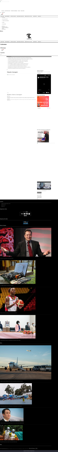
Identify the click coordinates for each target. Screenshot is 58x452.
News (18, 99)
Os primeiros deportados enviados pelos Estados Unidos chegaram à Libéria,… (20, 58)
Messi (28, 448)
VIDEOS (3, 22)
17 (37, 196)
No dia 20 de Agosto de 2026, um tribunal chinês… (16, 62)
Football (24, 448)
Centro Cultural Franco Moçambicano (19, 448)
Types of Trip (8, 100)
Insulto (26, 448)
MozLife (1, 0)
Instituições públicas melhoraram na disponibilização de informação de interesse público (10, 340)
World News (33, 448)
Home (8, 92)
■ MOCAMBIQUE (7, 16)
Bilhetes (44, 92)
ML (0, 12)
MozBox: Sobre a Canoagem (14, 94)
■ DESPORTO (35, 16)
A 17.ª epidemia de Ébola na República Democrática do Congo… (18, 64)
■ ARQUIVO (39, 16)
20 (39, 196)
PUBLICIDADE (4, 29)
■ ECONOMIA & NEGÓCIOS (20, 16)
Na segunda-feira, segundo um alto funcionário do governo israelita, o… (19, 67)
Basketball (11, 448)
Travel (27, 99)
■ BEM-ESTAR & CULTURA (28, 16)
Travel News (29, 99)
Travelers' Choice (34, 99)
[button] (1, 12)
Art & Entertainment (3, 448)
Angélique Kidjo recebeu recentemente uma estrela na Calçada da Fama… (20, 57)
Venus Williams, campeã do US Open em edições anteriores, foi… (18, 63)
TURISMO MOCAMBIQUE (5, 20)
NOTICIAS (3, 17)
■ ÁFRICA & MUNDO (13, 16)
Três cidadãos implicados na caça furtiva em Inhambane (6, 285)
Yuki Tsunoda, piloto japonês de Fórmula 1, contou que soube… (18, 60)
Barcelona (8, 448)
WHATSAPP (3, 12)
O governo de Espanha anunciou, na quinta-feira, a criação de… (18, 61)
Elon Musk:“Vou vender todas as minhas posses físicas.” (6, 258)
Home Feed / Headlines (14, 99)
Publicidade (3, 44)
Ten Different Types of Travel (22, 99)
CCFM (14, 448)
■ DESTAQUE (2, 16)
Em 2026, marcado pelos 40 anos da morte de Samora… (17, 68)
